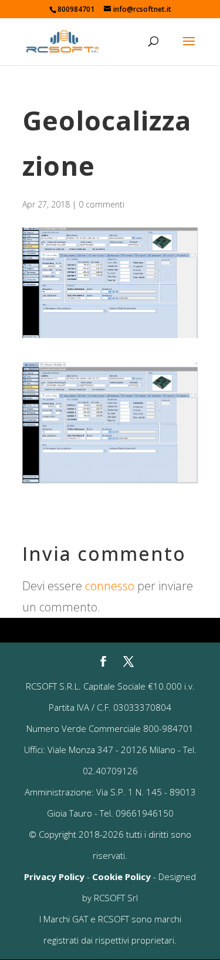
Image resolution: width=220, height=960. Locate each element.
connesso (109, 586)
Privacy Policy (54, 876)
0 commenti (101, 204)
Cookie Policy (121, 876)
